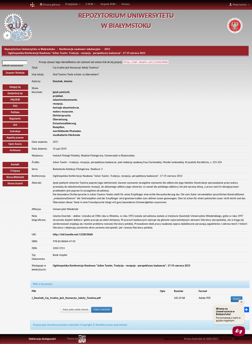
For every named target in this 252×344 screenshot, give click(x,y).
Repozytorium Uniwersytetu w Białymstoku (29, 49)
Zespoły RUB (107, 4)
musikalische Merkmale (66, 135)
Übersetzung (60, 119)
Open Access (15, 144)
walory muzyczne (63, 111)
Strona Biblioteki (15, 177)
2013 (107, 49)
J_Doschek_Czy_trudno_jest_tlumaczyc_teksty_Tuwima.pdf (66, 298)
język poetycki (61, 92)
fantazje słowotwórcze (66, 107)
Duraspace (225, 339)
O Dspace (15, 171)
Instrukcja (15, 131)
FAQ (15, 106)
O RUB (90, 4)
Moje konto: (240, 4)
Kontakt (15, 164)
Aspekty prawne (15, 138)
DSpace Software (174, 339)
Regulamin (15, 119)
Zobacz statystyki (101, 309)
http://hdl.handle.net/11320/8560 (73, 234)
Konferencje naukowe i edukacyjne (79, 49)
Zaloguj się (15, 87)
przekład (58, 96)
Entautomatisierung (64, 123)
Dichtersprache (61, 115)
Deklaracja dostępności (42, 339)
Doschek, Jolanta (62, 81)
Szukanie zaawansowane (12, 66)
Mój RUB (15, 100)
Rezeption (58, 127)
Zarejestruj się (15, 93)
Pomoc (126, 4)
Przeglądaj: (72, 4)
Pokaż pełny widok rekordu (75, 309)
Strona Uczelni (15, 183)
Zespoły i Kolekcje (15, 73)
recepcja (58, 104)
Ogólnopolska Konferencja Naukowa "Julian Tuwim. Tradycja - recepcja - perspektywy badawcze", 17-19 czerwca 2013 (76, 53)
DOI (15, 125)
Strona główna (51, 4)
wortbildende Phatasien (67, 131)
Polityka (15, 112)
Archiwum (15, 150)
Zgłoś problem (242, 339)
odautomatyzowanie (65, 100)
